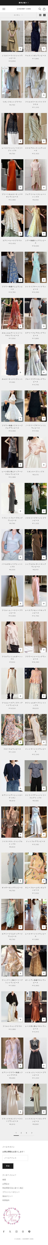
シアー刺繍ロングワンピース (35, 242)
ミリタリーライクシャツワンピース (12, 57)
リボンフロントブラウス (12, 102)
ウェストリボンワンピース (35, 55)
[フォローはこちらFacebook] (3, 1231)
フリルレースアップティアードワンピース (12, 704)
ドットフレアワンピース (35, 841)
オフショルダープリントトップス (35, 704)
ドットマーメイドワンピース (35, 750)
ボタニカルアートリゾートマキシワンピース (12, 334)
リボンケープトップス (35, 471)
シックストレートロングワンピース (35, 1120)
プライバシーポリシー (11, 1192)
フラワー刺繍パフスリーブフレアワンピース (12, 426)
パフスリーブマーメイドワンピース (35, 519)
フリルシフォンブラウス (12, 1026)
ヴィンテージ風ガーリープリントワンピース (12, 981)
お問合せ (5, 1184)
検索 (4, 1179)
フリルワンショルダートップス (12, 658)
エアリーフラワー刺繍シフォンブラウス (12, 1073)
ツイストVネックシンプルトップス (12, 842)
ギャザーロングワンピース (12, 888)
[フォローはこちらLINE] (29, 1231)
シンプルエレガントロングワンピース (35, 565)
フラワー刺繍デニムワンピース (12, 288)
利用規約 (5, 1200)
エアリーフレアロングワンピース (35, 334)
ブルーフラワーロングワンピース (35, 380)
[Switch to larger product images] (40, 15)
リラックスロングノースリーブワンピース (12, 1120)
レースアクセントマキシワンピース (35, 611)
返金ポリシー (7, 1196)
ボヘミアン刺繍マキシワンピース (35, 981)
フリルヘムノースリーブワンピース (12, 611)
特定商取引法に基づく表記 (12, 1188)
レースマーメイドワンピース (35, 935)
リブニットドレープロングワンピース (12, 519)
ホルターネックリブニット (12, 379)
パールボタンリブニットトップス (12, 565)
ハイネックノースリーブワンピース (35, 1073)
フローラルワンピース (12, 749)
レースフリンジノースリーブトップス (12, 149)
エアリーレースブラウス (12, 240)
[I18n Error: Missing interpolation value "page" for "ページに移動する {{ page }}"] (31, 1133)
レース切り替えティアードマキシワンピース (12, 473)
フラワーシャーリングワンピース (35, 658)
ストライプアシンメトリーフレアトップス (35, 796)
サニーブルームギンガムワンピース (35, 889)
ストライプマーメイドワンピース (35, 288)
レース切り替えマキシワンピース (35, 1027)
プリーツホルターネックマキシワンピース (12, 195)
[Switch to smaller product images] (44, 15)
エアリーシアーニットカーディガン (12, 796)
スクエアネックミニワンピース (35, 149)
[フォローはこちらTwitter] (10, 1231)
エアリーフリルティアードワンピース (12, 935)
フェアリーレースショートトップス (35, 195)
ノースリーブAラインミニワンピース (35, 426)
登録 (8, 1166)
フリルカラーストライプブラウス (35, 103)
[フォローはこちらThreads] (23, 1231)
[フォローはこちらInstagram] (16, 1231)
